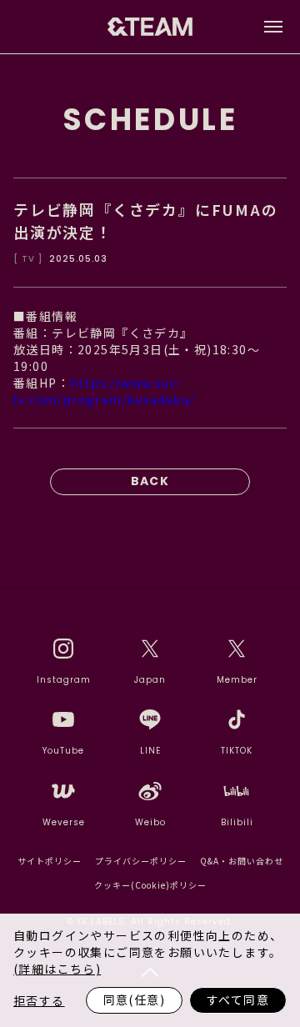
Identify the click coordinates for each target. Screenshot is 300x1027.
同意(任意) (134, 999)
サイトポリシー (50, 860)
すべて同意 (238, 999)
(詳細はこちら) (57, 968)
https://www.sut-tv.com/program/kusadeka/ (104, 391)
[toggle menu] (273, 26)
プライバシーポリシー (141, 860)
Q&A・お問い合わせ (241, 860)
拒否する (39, 1000)
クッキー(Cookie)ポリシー (150, 884)
